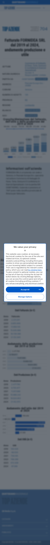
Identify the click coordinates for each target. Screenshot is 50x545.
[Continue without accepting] (25, 250)
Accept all (25, 289)
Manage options (25, 297)
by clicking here (35, 270)
